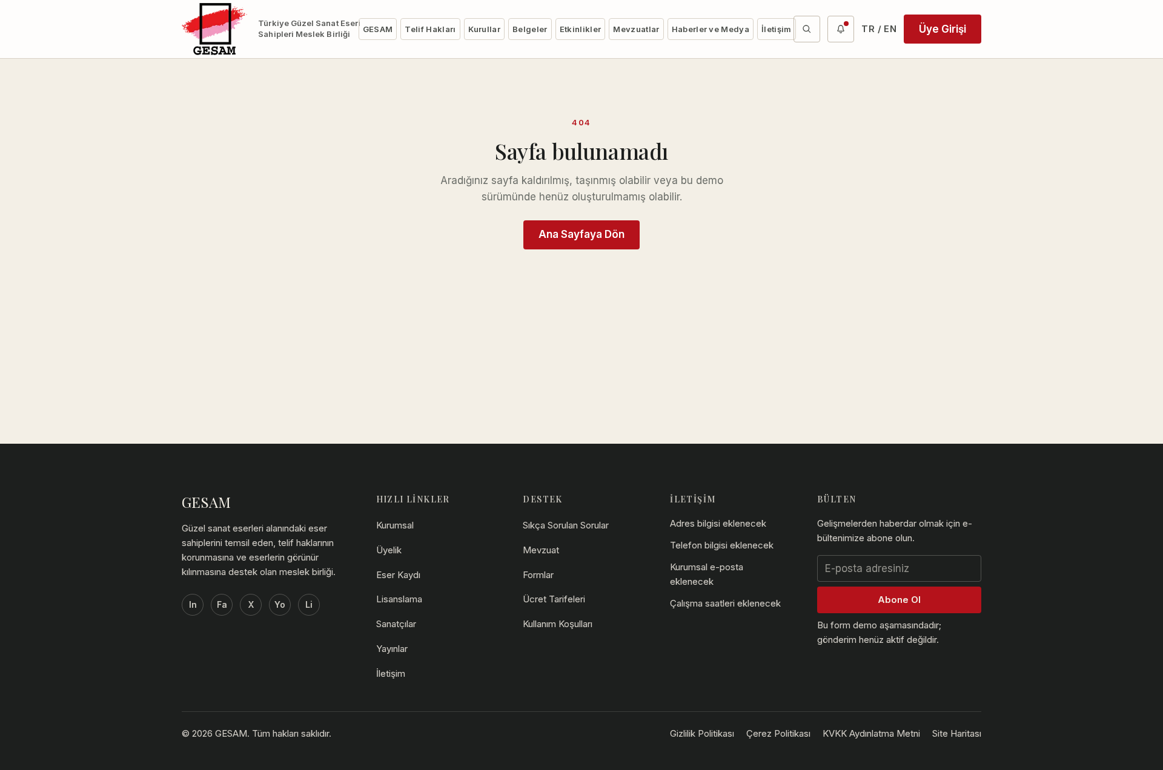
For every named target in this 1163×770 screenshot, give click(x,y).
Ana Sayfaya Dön (581, 234)
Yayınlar (392, 648)
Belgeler (530, 29)
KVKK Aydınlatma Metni (871, 733)
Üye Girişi (942, 29)
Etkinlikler (580, 29)
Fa (222, 604)
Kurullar (484, 29)
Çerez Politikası (778, 733)
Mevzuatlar (636, 29)
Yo (279, 604)
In (193, 604)
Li (309, 604)
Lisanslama (399, 599)
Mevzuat (541, 550)
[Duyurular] (840, 29)
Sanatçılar (396, 624)
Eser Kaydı (398, 575)
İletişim (776, 29)
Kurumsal (395, 525)
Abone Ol (899, 599)
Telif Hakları (430, 29)
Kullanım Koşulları (557, 624)
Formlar (538, 575)
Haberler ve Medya (711, 29)
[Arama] (807, 29)
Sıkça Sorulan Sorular (566, 525)
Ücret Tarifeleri (554, 599)
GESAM (378, 29)
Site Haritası (956, 733)
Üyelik (389, 550)
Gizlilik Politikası (702, 733)
